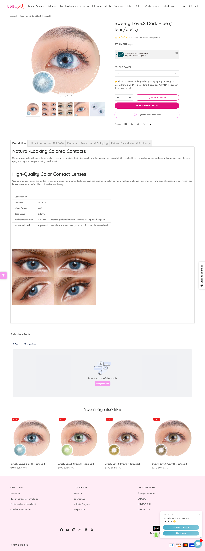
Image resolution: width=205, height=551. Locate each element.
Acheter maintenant (147, 105)
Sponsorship (79, 498)
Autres (129, 6)
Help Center (79, 509)
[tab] (19, 143)
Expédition (15, 493)
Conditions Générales (20, 509)
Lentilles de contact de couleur (74, 6)
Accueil (13, 16)
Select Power (123, 67)
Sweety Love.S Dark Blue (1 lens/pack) (35, 16)
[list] (66, 60)
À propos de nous (146, 493)
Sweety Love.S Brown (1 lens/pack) (123, 463)
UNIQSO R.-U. (144, 504)
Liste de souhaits (170, 6)
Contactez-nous (152, 6)
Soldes (139, 6)
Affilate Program (82, 504)
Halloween (52, 6)
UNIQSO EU (23, 545)
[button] (198, 544)
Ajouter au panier (157, 97)
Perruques (118, 6)
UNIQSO (142, 498)
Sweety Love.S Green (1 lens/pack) (76, 463)
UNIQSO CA (144, 509)
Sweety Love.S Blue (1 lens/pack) (27, 463)
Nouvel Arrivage (36, 6)
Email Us (78, 493)
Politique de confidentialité (23, 504)
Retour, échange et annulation (24, 498)
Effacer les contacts (101, 6)
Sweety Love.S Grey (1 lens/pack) (169, 463)
